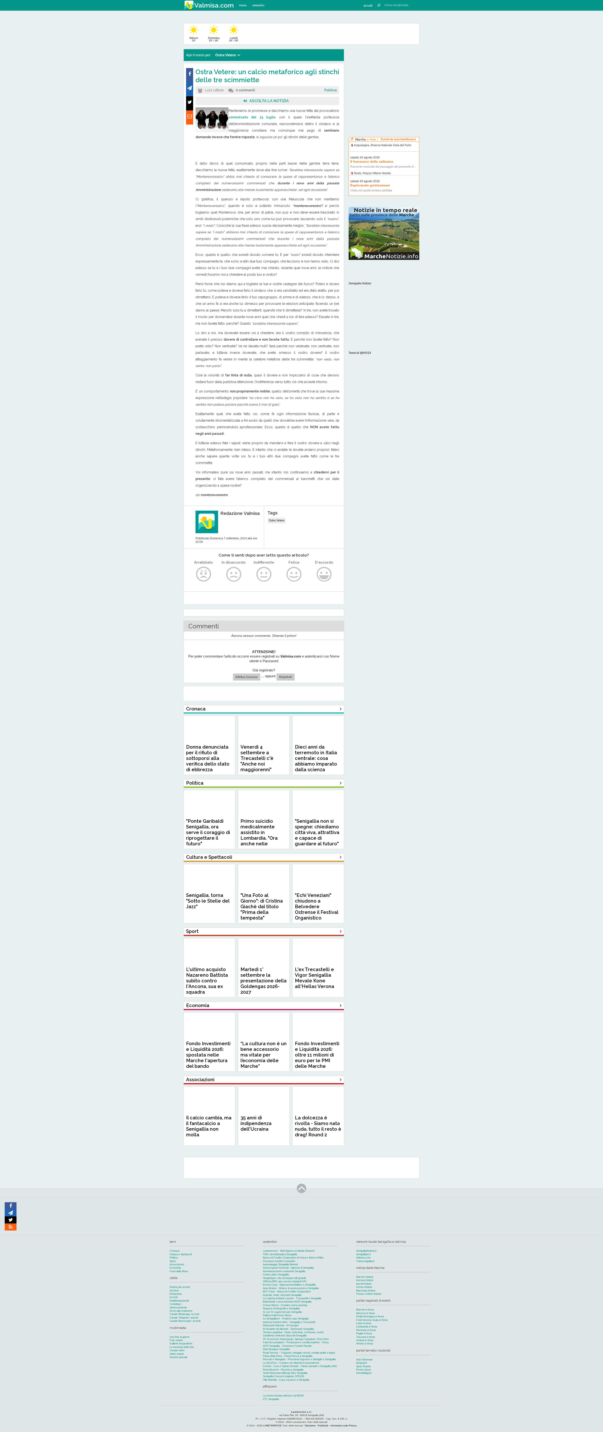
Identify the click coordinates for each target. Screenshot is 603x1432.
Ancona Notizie (364, 1280)
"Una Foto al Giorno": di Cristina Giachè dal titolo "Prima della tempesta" (261, 906)
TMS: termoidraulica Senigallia (280, 1254)
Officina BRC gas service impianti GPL (285, 1281)
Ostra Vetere (277, 520)
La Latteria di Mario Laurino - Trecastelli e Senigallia (292, 1298)
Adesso (193, 39)
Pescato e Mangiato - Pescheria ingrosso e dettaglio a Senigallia (299, 1359)
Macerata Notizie (365, 1290)
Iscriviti (174, 1297)
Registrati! (285, 677)
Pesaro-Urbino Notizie (368, 1293)
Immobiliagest (364, 1372)
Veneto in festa (364, 1343)
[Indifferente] (264, 574)
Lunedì (234, 39)
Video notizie (177, 1353)
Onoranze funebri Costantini (279, 1261)
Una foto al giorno (180, 1336)
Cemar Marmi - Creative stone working (285, 1305)
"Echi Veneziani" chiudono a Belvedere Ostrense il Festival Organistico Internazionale (316, 909)
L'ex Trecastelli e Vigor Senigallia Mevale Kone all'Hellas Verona (314, 978)
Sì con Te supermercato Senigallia (282, 1312)
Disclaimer (310, 1425)
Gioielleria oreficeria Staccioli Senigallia (285, 1335)
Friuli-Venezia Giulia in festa (371, 1320)
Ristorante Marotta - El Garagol (280, 1325)
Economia (175, 1267)
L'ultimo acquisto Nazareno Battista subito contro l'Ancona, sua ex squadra (207, 981)
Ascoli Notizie (363, 1283)
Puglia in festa (364, 1333)
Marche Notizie (364, 1276)
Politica (330, 90)
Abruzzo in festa (365, 1313)
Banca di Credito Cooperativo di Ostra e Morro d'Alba (293, 1257)
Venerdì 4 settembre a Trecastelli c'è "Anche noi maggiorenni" (256, 758)
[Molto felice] (324, 574)
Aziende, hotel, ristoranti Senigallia (282, 1295)
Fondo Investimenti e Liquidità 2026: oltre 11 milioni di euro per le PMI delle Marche (317, 1055)
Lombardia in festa (366, 1326)
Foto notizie (176, 1340)
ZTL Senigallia (271, 1399)
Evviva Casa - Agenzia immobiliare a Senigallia (289, 1284)
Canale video (177, 1350)
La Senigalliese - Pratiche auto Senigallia (286, 1318)
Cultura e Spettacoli (181, 1254)
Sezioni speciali (178, 1357)
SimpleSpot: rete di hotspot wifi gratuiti (284, 1278)
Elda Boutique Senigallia (276, 1349)
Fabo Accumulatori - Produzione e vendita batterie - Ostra (296, 1342)
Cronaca (174, 1250)
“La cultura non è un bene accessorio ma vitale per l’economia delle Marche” (263, 1055)
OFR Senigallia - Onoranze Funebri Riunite (287, 1345)
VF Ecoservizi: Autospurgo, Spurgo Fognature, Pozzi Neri (296, 1339)
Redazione (176, 1293)
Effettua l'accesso (247, 677)
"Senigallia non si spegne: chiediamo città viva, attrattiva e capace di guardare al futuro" (317, 832)
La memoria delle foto (182, 1347)
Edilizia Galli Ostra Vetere (277, 1315)
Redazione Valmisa (240, 513)
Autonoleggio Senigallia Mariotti (280, 1264)
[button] (367, 5)
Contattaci (175, 1304)
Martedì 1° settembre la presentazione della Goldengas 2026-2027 (263, 981)
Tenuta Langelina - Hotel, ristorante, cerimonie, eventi (293, 1332)
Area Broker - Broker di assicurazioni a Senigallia (291, 1288)
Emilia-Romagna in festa (370, 1316)
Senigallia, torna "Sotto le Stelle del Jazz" (207, 900)
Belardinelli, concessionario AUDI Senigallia (287, 1301)
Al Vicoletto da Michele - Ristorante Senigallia (288, 1328)
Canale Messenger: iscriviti (185, 1320)
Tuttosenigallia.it (365, 1261)
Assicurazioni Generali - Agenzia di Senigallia (288, 1267)
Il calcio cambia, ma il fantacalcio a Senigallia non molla (209, 1126)
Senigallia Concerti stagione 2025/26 (283, 1376)
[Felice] (294, 574)
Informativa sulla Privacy (343, 1425)
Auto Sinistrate (364, 1359)
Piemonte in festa (366, 1330)
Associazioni (177, 1264)
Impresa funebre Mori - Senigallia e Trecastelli (289, 1322)
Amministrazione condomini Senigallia (284, 1271)
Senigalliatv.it (363, 1254)
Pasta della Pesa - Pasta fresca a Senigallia (287, 1356)
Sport (173, 1261)
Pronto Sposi (363, 1369)
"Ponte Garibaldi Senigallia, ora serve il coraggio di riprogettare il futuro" (208, 832)
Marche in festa (365, 1309)
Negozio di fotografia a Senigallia (281, 1308)
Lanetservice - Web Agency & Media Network (289, 1250)
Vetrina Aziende (178, 1307)
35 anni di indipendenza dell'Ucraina (256, 1123)
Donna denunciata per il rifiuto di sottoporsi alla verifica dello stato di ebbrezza (207, 758)
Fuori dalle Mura (179, 1271)
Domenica (214, 39)
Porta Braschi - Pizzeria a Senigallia (283, 1369)
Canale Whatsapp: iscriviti (184, 1314)
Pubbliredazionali (179, 1300)
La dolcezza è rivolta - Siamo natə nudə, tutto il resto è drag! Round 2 (318, 1126)
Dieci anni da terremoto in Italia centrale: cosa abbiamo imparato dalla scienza (316, 758)
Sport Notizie (363, 1366)
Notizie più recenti (180, 1287)
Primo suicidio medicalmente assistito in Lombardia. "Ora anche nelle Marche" (259, 835)
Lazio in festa (363, 1323)
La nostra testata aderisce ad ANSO (283, 1395)
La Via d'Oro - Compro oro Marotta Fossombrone (291, 1362)
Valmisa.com (363, 1257)
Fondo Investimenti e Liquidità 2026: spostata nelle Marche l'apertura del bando (208, 1055)
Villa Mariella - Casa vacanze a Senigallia (286, 1379)
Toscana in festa (365, 1336)
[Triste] (234, 574)
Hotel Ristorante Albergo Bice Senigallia (285, 1372)
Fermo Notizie (364, 1287)
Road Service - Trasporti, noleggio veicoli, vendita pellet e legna (299, 1352)
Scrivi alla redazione (181, 1310)
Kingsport (361, 1362)
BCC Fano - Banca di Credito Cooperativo (287, 1291)
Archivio (174, 1290)
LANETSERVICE (272, 1425)
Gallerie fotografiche (181, 1343)
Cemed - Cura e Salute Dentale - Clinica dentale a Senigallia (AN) (300, 1366)
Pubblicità (323, 1425)
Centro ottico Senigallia (276, 1274)
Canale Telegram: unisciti (184, 1317)
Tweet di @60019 (360, 353)
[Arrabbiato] (203, 574)
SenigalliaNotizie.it (366, 1250)
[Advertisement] (384, 78)
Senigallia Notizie (360, 283)
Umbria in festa (364, 1340)
